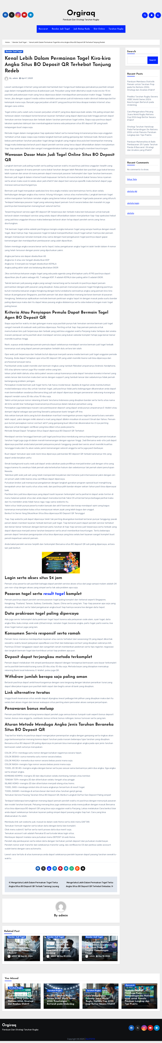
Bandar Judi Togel (61, 29)
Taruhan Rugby (116, 29)
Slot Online (99, 29)
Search (131, 51)
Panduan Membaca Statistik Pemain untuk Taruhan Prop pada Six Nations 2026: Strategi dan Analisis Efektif (20, 998)
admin (15, 78)
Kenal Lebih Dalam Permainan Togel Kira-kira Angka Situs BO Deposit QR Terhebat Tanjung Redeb (58, 65)
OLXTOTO (90, 1039)
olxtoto (130, 213)
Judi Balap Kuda (82, 29)
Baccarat (43, 29)
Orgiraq (81, 13)
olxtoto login (133, 203)
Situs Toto (132, 179)
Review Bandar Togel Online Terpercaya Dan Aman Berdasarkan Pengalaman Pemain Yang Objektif (21, 947)
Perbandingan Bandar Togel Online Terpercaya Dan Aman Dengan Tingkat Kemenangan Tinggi (98, 947)
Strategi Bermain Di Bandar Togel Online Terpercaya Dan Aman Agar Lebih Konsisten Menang (58, 947)
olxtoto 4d (132, 191)
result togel (54, 594)
